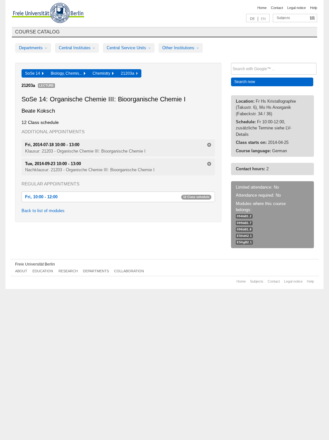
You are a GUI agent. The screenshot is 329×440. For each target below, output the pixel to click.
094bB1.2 (244, 216)
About (21, 271)
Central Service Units (127, 47)
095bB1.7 (244, 223)
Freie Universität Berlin (35, 264)
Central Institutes (75, 47)
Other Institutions (179, 47)
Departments (31, 47)
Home (262, 8)
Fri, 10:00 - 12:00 (117, 196)
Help (313, 8)
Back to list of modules (43, 210)
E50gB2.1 (244, 242)
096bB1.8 (244, 229)
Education (42, 271)
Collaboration (129, 271)
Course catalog (37, 31)
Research (68, 271)
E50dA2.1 (244, 236)
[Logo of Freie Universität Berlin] (48, 14)
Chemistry (102, 73)
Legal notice (296, 8)
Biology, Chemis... (67, 73)
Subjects (283, 18)
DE (252, 19)
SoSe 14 (33, 73)
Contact (277, 8)
